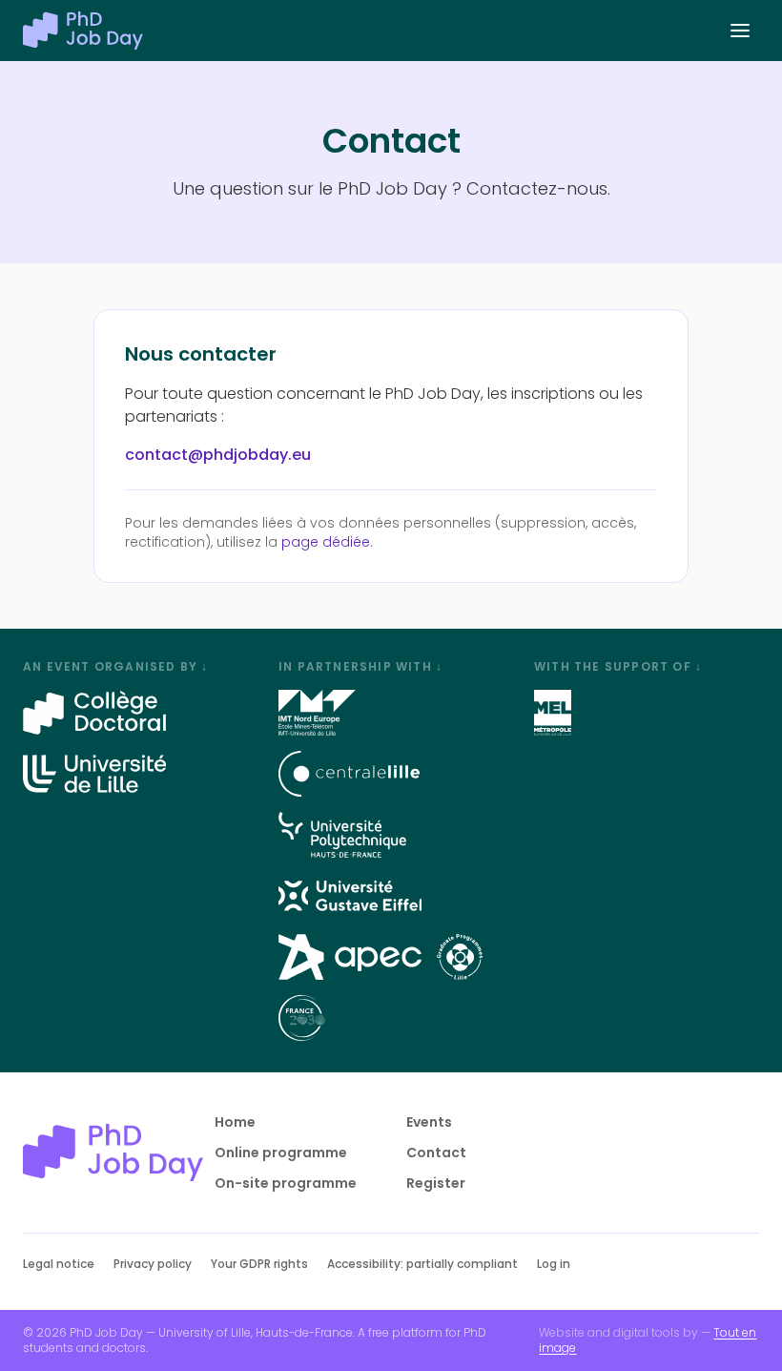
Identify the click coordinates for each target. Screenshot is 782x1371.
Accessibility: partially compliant (422, 1264)
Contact (436, 1152)
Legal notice (58, 1264)
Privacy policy (152, 1264)
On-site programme (286, 1183)
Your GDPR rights (259, 1264)
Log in (553, 1264)
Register (435, 1183)
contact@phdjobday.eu (218, 455)
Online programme (281, 1152)
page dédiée (325, 541)
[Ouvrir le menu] (740, 30)
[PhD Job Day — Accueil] (83, 30)
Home (235, 1122)
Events (429, 1122)
